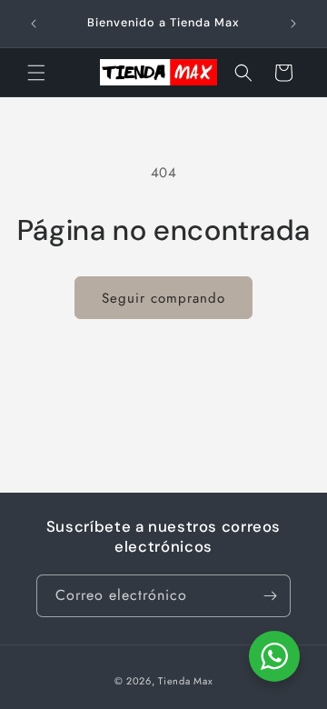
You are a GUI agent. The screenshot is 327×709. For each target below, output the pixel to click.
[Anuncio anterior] (34, 24)
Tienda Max (185, 681)
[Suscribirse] (270, 595)
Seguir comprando (163, 298)
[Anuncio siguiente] (293, 24)
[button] (36, 73)
